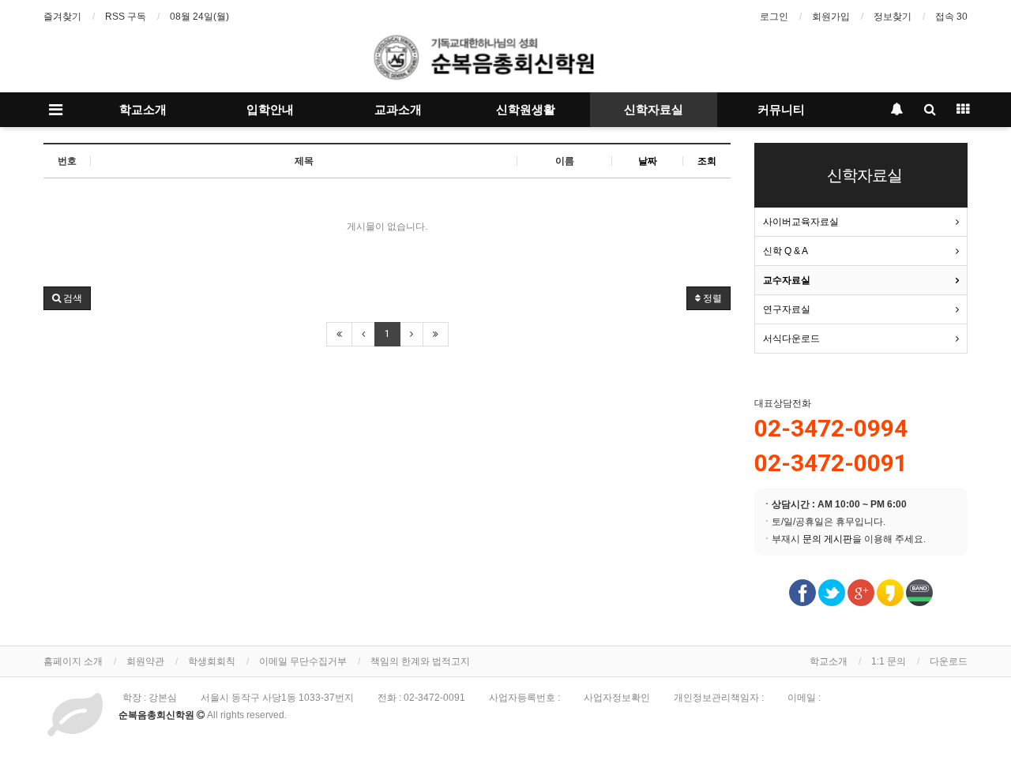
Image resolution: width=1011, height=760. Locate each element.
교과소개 (398, 110)
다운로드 (949, 661)
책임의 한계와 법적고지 (420, 661)
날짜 (647, 161)
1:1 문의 (888, 661)
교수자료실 (786, 280)
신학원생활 (525, 110)
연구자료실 (786, 309)
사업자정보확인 (617, 697)
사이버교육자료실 (801, 221)
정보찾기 (892, 16)
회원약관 (145, 661)
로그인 (774, 16)
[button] (67, 298)
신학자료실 (653, 110)
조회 (706, 161)
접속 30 (951, 16)
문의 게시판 (827, 539)
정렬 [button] (711, 298)
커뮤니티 (781, 110)
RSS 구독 (125, 16)
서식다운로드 (791, 338)
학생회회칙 (211, 661)
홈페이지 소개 (73, 661)
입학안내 (270, 110)
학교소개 (143, 110)
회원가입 (831, 16)
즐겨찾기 (62, 16)
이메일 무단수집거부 (303, 661)
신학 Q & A (785, 250)
